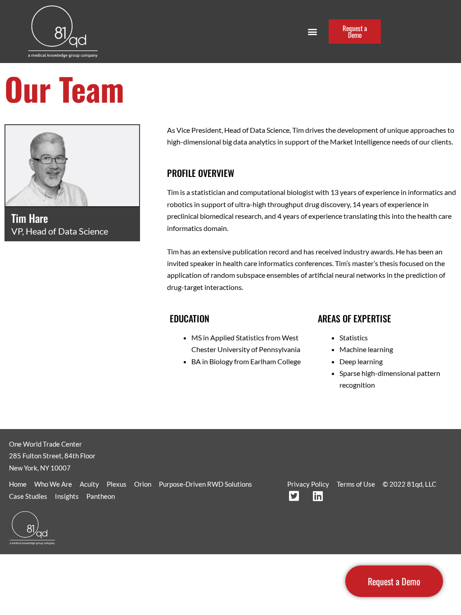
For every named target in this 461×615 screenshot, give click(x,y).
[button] (312, 31)
